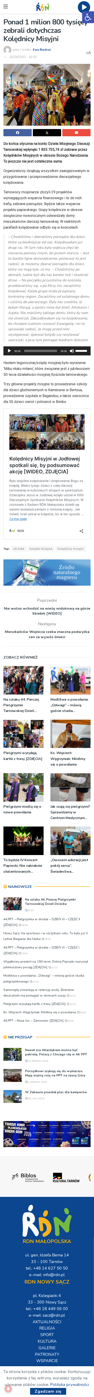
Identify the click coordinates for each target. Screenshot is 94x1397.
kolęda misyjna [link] (41, 549)
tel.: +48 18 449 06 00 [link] (47, 1308)
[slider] (82, 350)
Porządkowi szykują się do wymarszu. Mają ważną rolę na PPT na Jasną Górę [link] (55, 1073)
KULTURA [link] (47, 1341)
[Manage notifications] (8, 1388)
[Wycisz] (72, 351)
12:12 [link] (54, 967)
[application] (47, 350)
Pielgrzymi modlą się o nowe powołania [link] (22, 809)
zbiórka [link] (18, 549)
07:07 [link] (30, 910)
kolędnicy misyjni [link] (71, 549)
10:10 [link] (35, 981)
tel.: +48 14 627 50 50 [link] (47, 1268)
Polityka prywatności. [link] (69, 1384)
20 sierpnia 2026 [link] (37, 1061)
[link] (88, 17)
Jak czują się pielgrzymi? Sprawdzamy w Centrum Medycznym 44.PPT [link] (70, 812)
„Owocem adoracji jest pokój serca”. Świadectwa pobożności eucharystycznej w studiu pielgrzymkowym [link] (69, 866)
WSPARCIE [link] (47, 1360)
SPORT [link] (47, 1334)
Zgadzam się (48, 1391)
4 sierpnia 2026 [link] (37, 1082)
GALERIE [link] (47, 1348)
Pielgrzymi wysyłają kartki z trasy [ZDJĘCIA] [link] (22, 755)
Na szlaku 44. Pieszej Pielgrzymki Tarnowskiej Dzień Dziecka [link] (21, 705)
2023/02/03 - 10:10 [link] (23, 57)
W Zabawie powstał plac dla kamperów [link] (56, 1092)
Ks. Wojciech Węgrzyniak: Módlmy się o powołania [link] (67, 758)
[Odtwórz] (9, 351)
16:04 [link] (24, 953)
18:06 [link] (24, 925)
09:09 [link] (82, 1012)
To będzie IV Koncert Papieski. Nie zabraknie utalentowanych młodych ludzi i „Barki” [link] (22, 866)
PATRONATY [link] (47, 1354)
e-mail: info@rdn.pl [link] (47, 1274)
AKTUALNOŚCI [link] (47, 1322)
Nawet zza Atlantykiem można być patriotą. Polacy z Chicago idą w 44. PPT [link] (56, 1052)
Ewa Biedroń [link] (42, 50)
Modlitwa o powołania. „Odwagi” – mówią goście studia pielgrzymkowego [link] (69, 705)
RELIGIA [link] (47, 1328)
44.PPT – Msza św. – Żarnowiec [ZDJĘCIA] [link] (33, 1020)
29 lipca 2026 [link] (35, 1098)
